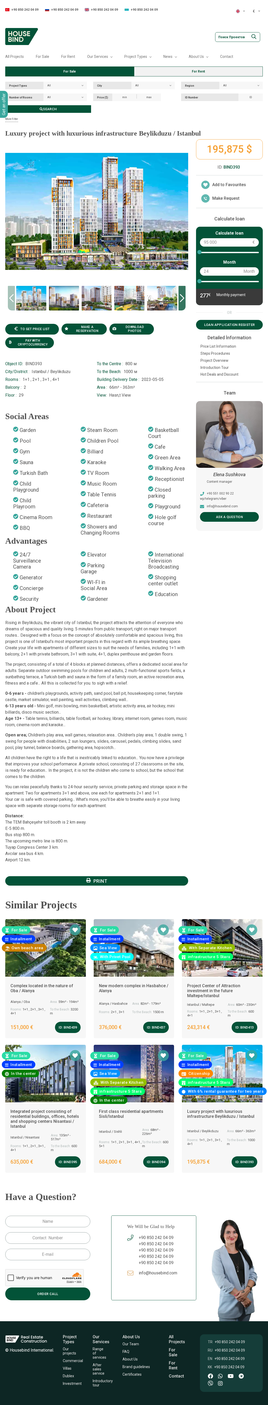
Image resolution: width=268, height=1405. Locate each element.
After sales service (98, 1369)
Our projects (69, 1351)
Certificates (132, 1374)
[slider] (199, 252)
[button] (182, 298)
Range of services (99, 1353)
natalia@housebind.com (224, 506)
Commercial (73, 1361)
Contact (226, 56)
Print (100, 881)
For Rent (68, 56)
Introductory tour (103, 1383)
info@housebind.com (158, 1272)
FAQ (126, 1352)
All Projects (14, 56)
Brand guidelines (136, 1367)
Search (50, 109)
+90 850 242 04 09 (24, 10)
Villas (67, 1368)
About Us (130, 1359)
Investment (72, 1383)
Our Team (131, 1344)
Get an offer (3, 104)
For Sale (42, 56)
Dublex (68, 1376)
